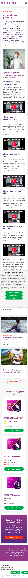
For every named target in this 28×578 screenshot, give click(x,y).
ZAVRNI (14, 298)
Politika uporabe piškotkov (6, 288)
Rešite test (14, 537)
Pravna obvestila (5, 565)
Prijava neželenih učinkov (7, 569)
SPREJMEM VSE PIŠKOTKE (14, 292)
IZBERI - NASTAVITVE (14, 295)
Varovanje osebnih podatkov (7, 567)
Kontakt (3, 563)
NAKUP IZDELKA (15, 430)
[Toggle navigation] (26, 3)
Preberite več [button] (14, 381)
